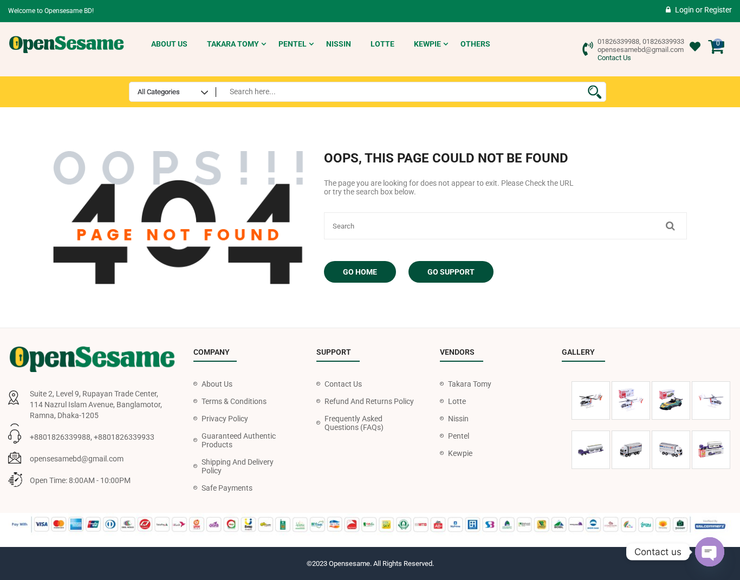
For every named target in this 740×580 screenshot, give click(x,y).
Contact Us (614, 58)
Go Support (451, 272)
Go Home (360, 272)
